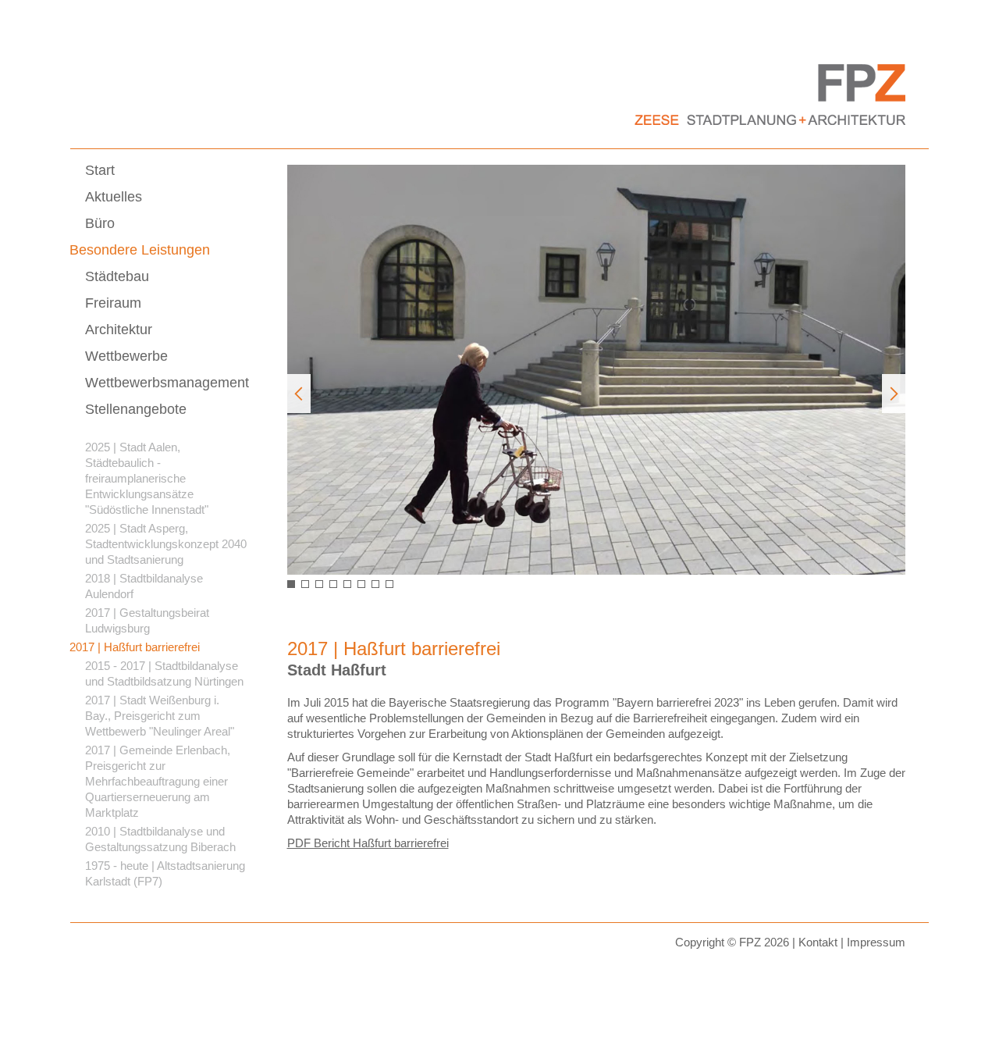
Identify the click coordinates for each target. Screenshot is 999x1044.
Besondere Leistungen (139, 250)
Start (100, 170)
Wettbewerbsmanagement (167, 382)
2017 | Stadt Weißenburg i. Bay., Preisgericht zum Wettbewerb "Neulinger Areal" (159, 715)
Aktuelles (113, 197)
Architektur (118, 329)
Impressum (876, 942)
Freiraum (113, 303)
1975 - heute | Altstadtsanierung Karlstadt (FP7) (165, 873)
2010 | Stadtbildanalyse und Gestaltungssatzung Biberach (160, 839)
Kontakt (817, 942)
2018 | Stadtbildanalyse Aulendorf (144, 586)
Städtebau (117, 276)
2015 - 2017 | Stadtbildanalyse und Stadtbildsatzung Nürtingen (164, 673)
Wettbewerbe (126, 356)
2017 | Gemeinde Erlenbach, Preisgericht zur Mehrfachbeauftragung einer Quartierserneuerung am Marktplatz (157, 781)
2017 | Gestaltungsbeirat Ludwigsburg (147, 620)
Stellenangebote (136, 409)
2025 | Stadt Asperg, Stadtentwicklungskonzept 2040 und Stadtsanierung (166, 544)
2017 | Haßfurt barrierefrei (134, 647)
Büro (100, 223)
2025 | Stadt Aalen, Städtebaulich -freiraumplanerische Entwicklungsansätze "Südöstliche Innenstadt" (146, 478)
